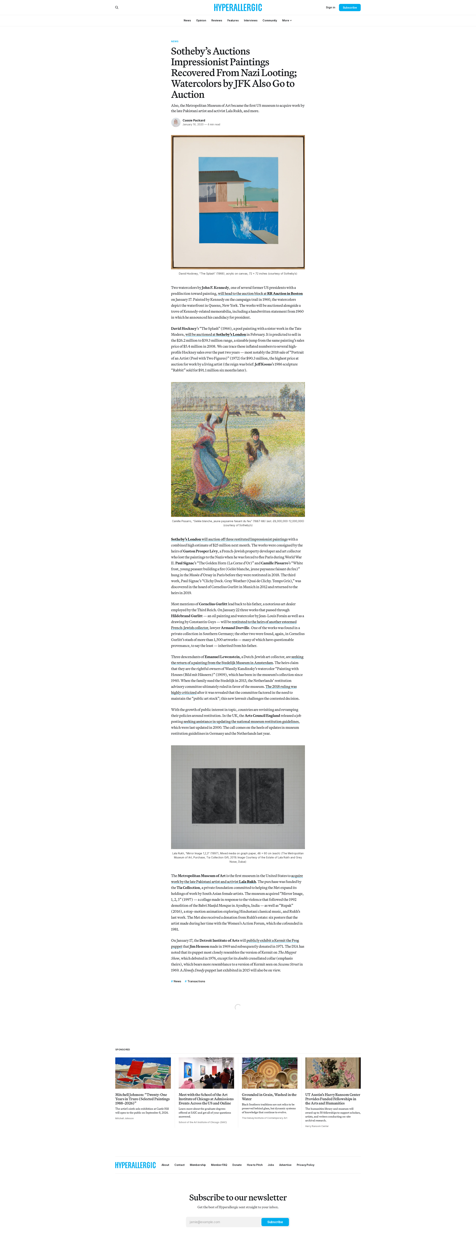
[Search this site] (117, 7)
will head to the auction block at (260, 293)
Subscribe (350, 7)
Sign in (330, 7)
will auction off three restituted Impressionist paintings (229, 539)
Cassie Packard (194, 120)
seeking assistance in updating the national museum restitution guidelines (241, 721)
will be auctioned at (215, 334)
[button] (285, 20)
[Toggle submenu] (290, 20)
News (175, 41)
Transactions (196, 981)
